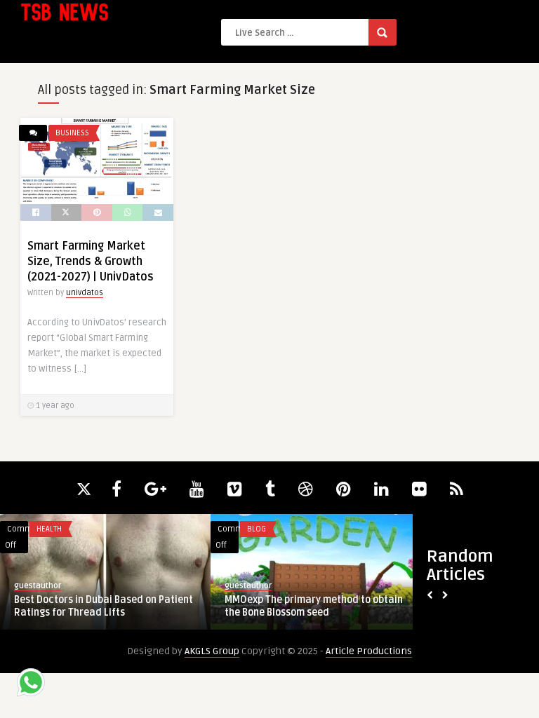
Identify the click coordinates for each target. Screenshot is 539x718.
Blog (256, 529)
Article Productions (369, 651)
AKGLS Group (212, 651)
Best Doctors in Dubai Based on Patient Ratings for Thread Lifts (103, 606)
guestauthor (37, 585)
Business (72, 132)
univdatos (84, 292)
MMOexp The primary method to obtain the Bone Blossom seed (314, 606)
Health (49, 529)
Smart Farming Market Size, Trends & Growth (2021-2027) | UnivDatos (90, 261)
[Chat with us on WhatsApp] (31, 684)
